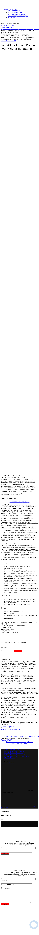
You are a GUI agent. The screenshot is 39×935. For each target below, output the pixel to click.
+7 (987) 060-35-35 (7, 25)
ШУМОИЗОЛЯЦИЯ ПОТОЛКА (16, 14)
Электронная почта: (8, 884)
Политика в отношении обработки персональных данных (19, 742)
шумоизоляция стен (24, 29)
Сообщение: (5, 888)
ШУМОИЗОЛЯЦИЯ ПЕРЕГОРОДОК (18, 16)
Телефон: (4, 850)
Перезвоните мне (7, 27)
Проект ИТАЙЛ (6, 740)
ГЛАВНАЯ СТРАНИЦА (10, 9)
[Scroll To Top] (19, 820)
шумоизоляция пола (9, 29)
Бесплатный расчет (8, 41)
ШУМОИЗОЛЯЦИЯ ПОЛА (15, 10)
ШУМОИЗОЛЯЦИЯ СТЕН (15, 12)
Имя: (2, 848)
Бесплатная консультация (19, 502)
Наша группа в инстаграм (10, 729)
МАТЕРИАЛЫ (11, 17)
